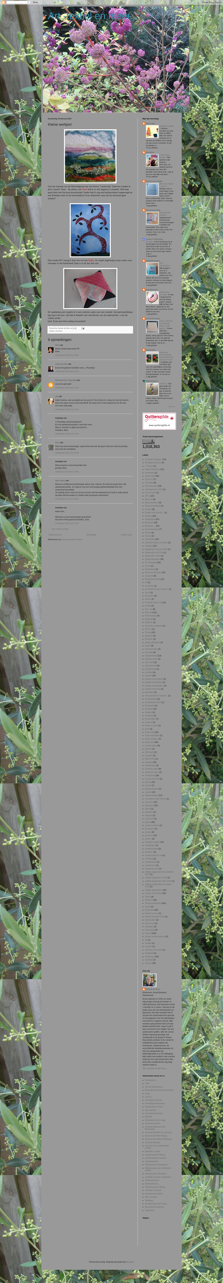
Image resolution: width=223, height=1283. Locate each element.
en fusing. (149, 586)
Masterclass (150, 765)
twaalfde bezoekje (166, 126)
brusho (148, 536)
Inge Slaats (60, 480)
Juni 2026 (149, 662)
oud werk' (149, 819)
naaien (148, 792)
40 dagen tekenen (153, 463)
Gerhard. (149, 639)
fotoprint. (149, 622)
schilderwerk (150, 862)
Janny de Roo (61, 364)
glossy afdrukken (152, 642)
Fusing (148, 632)
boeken (148, 509)
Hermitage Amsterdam (155, 1103)
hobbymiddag (151, 656)
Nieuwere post (55, 535)
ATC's (147, 496)
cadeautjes (150, 539)
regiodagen (150, 845)
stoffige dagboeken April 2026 (158, 881)
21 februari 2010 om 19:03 (67, 499)
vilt (146, 940)
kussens (148, 722)
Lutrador (148, 755)
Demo (147, 566)
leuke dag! (149, 732)
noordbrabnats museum (155, 1158)
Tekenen (149, 900)
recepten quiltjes (152, 842)
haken (148, 646)
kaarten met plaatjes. (154, 686)
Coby (147, 1093)
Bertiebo (150, 152)
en (146, 582)
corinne (148, 1097)
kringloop (149, 715)
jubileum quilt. (151, 659)
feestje (148, 606)
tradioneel (149, 910)
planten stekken (152, 825)
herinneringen (151, 649)
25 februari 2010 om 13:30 (67, 523)
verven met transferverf (155, 936)
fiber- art (148, 609)
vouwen (148, 946)
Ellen (57, 345)
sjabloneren (150, 865)
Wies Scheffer (151, 1197)
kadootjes (149, 692)
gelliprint (149, 636)
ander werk (150, 476)
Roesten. (149, 852)
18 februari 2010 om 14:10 (67, 388)
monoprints (150, 775)
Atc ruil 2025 (150, 493)
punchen (58, 331)
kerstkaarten (150, 699)
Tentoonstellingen (153, 903)
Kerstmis (149, 709)
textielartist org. (151, 1184)
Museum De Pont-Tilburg (156, 1136)
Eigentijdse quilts (152, 579)
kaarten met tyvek (152, 689)
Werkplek (149, 953)
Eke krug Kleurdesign (154, 1207)
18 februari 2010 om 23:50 (67, 472)
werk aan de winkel (153, 950)
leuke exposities (152, 735)
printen (148, 832)
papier (148, 822)
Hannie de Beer (153, 989)
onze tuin (149, 802)
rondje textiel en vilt (153, 855)
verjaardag (150, 930)
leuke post (149, 742)
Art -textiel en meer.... (94, 15)
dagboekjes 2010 (152, 556)
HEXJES (163, 384)
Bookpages (150, 519)
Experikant (149, 1210)
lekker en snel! (151, 725)
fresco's (148, 629)
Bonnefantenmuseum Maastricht (159, 1090)
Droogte (149, 242)
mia (57, 396)
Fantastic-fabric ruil (153, 602)
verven (148, 933)
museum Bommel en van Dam (158, 1132)
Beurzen (148, 499)
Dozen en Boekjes (153, 572)
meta (147, 1083)
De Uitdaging (151, 562)
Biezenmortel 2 (151, 502)
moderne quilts (151, 769)
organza (148, 815)
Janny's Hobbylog (154, 239)
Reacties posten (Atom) (72, 539)
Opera (148, 809)
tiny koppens (150, 1080)
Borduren (149, 522)
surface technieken (153, 893)
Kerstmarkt (149, 705)
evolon (148, 599)
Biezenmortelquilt (152, 506)
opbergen (149, 805)
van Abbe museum (153, 1190)
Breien (148, 533)
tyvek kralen (150, 920)
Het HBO (149, 652)
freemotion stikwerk (153, 626)
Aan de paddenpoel (154, 1087)
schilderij (149, 859)
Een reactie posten (60, 529)
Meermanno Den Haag (155, 1120)
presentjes (149, 829)
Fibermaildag (151, 616)
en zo (147, 592)
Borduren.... (150, 526)
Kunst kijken (150, 719)
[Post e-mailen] (83, 328)
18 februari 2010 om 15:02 (67, 434)
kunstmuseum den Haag (156, 1204)
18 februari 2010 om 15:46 (67, 453)
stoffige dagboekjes (153, 890)
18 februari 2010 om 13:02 (67, 355)
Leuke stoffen (151, 745)
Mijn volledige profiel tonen (155, 1068)
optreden (149, 812)
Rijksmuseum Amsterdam (156, 1165)
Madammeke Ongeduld (66, 380)
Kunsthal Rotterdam (154, 1113)
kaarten (148, 675)
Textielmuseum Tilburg (155, 1187)
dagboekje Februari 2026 (156, 549)
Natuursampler (151, 795)
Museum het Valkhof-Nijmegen (158, 1139)
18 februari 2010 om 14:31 (67, 409)
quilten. (148, 839)
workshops (150, 956)
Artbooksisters (153, 261)
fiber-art (148, 612)
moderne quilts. (152, 772)
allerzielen (149, 473)
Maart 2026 (150, 759)
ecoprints (149, 576)
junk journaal (151, 666)
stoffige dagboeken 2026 (156, 877)
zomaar (148, 963)
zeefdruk (149, 960)
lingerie (148, 749)
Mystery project (151, 789)
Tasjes (148, 897)
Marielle (148, 1117)
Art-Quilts (149, 483)
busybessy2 (151, 290)
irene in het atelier (154, 181)
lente (147, 729)
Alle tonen (171, 406)
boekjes (148, 516)
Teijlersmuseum (152, 1180)
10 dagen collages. (153, 459)
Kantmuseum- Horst (154, 1107)
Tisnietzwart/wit (153, 210)
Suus (57, 442)
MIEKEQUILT (152, 381)
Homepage (91, 535)
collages (148, 546)
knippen (148, 712)
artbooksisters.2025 (153, 489)
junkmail (148, 672)
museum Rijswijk (152, 1142)
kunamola (150, 350)
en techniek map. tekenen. (156, 589)
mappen (148, 762)
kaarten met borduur (154, 679)
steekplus (149, 1200)
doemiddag (150, 569)
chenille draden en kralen (156, 542)
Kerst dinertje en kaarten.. (156, 696)
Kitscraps (150, 123)
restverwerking (151, 849)
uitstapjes (149, 926)
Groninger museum (153, 1100)
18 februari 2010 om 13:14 (67, 371)
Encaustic (149, 596)
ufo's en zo (149, 923)
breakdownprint (152, 529)
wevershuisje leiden (154, 1194)
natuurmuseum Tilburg (155, 1155)
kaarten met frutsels (153, 682)
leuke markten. (151, 739)
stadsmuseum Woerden (155, 1174)
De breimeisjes (153, 318)
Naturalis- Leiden (152, 1151)
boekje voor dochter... (154, 512)
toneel (148, 907)
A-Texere (149, 466)
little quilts (149, 752)
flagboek (149, 619)
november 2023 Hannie (155, 799)
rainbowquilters (152, 1161)
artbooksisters (151, 486)
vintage (148, 943)
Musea (148, 782)
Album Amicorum (152, 469)
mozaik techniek (152, 779)
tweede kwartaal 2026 (155, 916)
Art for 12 (149, 479)
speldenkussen (152, 869)
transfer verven (151, 913)
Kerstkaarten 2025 (153, 702)
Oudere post (126, 535)
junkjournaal (150, 669)
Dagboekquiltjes (152, 559)
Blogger (130, 1262)
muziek (148, 785)
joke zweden (150, 1110)
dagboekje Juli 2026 (154, 552)
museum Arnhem (152, 1123)
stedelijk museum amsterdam (158, 1177)
